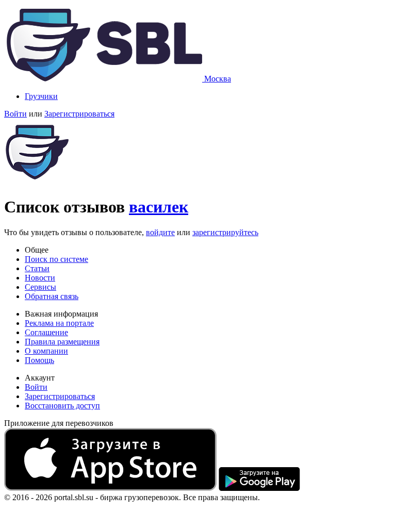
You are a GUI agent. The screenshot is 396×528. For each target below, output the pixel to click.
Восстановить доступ (62, 405)
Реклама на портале (59, 323)
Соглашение (46, 332)
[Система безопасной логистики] (104, 78)
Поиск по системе (56, 259)
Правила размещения (62, 341)
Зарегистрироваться (79, 113)
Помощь (39, 360)
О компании (46, 350)
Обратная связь (51, 296)
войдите (160, 232)
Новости (40, 277)
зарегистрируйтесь (225, 232)
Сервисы (40, 287)
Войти (15, 113)
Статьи (37, 268)
